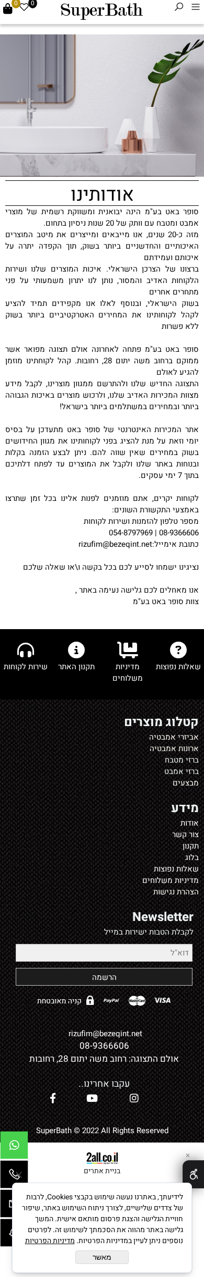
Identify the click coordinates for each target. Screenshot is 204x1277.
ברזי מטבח (182, 760)
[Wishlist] (24, 9)
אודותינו (102, 193)
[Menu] (195, 9)
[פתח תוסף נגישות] (193, 1174)
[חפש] (179, 9)
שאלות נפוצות (176, 869)
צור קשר (185, 834)
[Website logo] (101, 10)
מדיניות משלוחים (170, 880)
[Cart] (8, 9)
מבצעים (186, 783)
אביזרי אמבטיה (174, 737)
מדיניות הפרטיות (50, 1240)
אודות (189, 823)
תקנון (191, 846)
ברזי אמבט (181, 771)
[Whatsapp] (14, 1147)
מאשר (102, 1257)
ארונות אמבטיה (174, 748)
